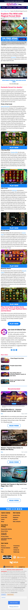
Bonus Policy (4, 531)
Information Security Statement (6, 539)
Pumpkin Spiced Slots (16, 365)
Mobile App (16, 551)
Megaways (15, 517)
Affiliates (15, 547)
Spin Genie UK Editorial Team (17, 329)
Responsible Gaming (6, 529)
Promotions (16, 545)
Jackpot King (16, 515)
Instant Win (4, 517)
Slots (14, 7)
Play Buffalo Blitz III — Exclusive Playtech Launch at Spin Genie (18, 374)
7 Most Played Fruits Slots (17, 358)
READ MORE (14, 426)
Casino (2, 519)
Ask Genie (9, 7)
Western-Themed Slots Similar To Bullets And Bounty (12, 448)
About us (3, 545)
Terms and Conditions (4, 533)
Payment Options (5, 547)
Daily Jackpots (17, 521)
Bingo (2, 521)
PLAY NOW (14, 147)
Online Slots (4, 515)
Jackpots (15, 519)
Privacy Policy (5, 536)
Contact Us (16, 549)
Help (2, 549)
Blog (5, 11)
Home (3, 7)
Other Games (21, 7)
